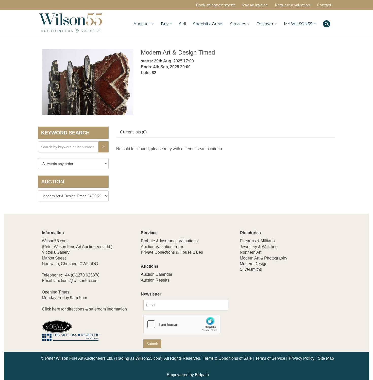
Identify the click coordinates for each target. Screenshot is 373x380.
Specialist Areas (208, 23)
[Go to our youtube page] (265, 303)
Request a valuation (292, 5)
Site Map (326, 358)
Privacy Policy (301, 358)
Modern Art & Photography (263, 258)
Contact (324, 5)
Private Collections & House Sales (172, 252)
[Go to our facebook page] (244, 303)
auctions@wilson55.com (76, 281)
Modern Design (253, 264)
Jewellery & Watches (258, 247)
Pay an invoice (255, 5)
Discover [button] (265, 23)
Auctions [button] (142, 23)
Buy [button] (165, 23)
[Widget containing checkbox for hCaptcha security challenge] (181, 324)
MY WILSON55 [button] (298, 23)
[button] (327, 23)
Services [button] (238, 23)
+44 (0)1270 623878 (81, 275)
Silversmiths (251, 269)
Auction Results (155, 280)
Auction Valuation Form (162, 247)
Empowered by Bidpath (188, 375)
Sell (182, 23)
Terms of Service (270, 358)
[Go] (103, 146)
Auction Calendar (156, 274)
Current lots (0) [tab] (133, 132)
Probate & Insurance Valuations (169, 241)
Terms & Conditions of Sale (227, 358)
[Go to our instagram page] (276, 303)
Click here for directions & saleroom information (84, 309)
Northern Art (250, 252)
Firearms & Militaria (257, 241)
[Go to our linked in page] (255, 303)
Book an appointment (215, 5)
